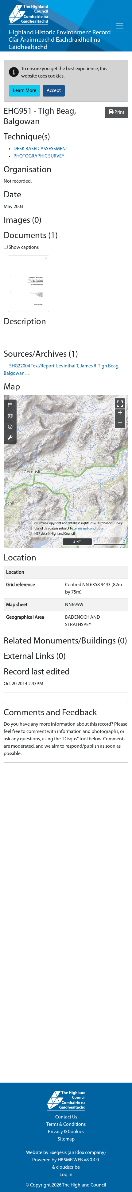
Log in (66, 1174)
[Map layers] (10, 405)
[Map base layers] (10, 416)
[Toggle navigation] (119, 26)
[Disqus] (66, 844)
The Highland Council (84, 1185)
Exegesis (58, 1152)
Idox (79, 1152)
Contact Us (66, 1117)
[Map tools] (10, 438)
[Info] (10, 427)
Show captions (23, 247)
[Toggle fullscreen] (120, 403)
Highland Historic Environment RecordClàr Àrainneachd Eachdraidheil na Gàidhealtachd (60, 40)
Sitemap (66, 1139)
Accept (54, 90)
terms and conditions (88, 528)
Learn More (24, 90)
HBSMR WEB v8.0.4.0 (79, 1160)
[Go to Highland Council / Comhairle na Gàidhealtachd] (28, 12)
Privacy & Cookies (66, 1131)
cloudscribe (68, 1167)
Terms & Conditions (66, 1124)
